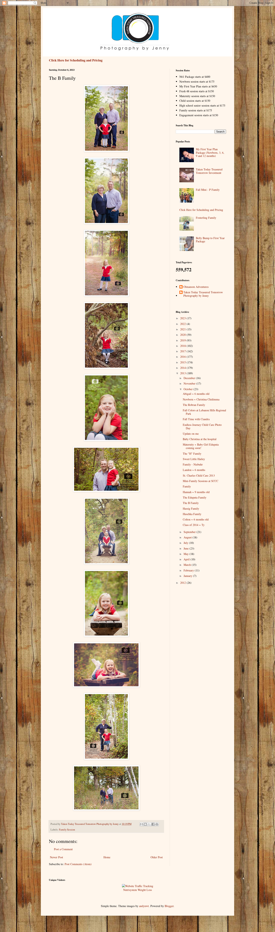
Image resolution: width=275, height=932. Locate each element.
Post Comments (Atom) (78, 864)
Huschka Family (192, 514)
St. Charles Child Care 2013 (199, 475)
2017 (183, 351)
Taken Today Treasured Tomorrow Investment (209, 171)
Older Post (157, 857)
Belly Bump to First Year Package (210, 239)
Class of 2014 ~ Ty (194, 525)
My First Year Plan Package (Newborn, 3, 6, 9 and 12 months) (210, 152)
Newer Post (56, 857)
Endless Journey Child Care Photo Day (202, 426)
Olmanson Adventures (196, 287)
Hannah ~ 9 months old (196, 492)
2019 (183, 340)
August (188, 537)
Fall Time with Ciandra (196, 419)
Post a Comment (63, 849)
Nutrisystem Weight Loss (137, 890)
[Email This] (142, 824)
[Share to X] (149, 824)
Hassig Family (191, 508)
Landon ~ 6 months (194, 470)
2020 (183, 335)
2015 (183, 362)
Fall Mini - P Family (208, 190)
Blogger (169, 906)
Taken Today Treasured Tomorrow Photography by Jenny (203, 294)
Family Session (67, 829)
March (188, 565)
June (186, 548)
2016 (183, 357)
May (186, 554)
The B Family (191, 503)
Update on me (191, 433)
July (186, 543)
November (190, 383)
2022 (183, 324)
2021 (183, 329)
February (189, 570)
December (190, 378)
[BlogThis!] (145, 824)
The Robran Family (194, 405)
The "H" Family (192, 453)
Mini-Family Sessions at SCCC (200, 481)
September (190, 532)
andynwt (144, 906)
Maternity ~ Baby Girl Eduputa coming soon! (201, 446)
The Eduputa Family (194, 497)
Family (187, 486)
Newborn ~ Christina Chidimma (201, 399)
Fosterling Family (206, 218)
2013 (183, 373)
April (187, 559)
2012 (183, 583)
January (188, 576)
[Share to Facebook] (153, 824)
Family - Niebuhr (193, 464)
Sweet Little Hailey (194, 459)
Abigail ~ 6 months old (196, 394)
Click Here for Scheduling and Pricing (75, 60)
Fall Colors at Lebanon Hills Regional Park (204, 412)
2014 (183, 368)
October (188, 389)
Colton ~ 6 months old (196, 519)
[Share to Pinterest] (157, 824)
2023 (183, 318)
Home (106, 857)
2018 (183, 346)
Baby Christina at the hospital (199, 439)
